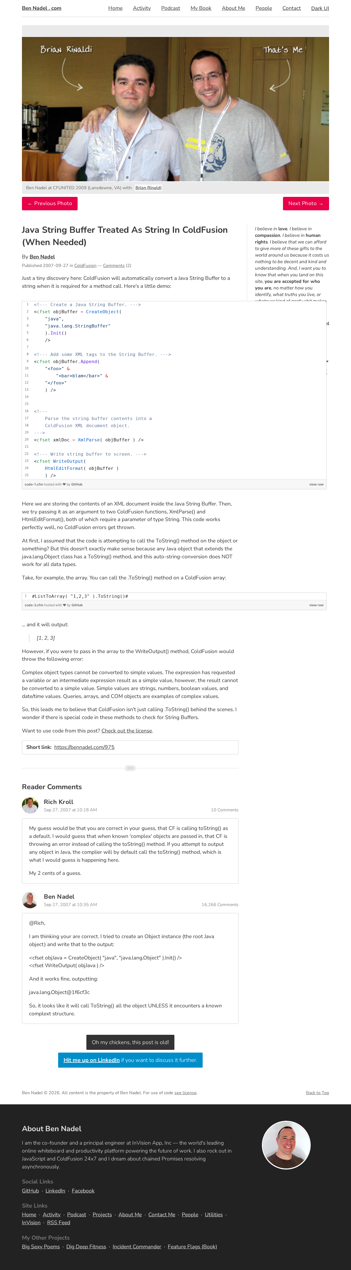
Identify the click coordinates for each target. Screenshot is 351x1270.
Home (115, 8)
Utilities (214, 1214)
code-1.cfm (34, 484)
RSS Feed (58, 1222)
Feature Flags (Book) (192, 1246)
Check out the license (126, 730)
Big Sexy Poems (41, 1246)
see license (185, 1093)
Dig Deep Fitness (86, 1246)
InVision (31, 1222)
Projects (102, 1214)
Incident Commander (137, 1246)
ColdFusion (85, 266)
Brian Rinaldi (148, 188)
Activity (142, 8)
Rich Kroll (58, 802)
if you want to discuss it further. (130, 1060)
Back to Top (317, 1093)
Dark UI (320, 8)
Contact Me (161, 1214)
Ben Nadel (42, 256)
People (264, 8)
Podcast (170, 8)
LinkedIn (55, 1190)
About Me (233, 8)
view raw (316, 484)
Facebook (83, 1190)
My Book (201, 8)
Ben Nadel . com (41, 8)
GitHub (77, 484)
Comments (114, 266)
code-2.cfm (34, 605)
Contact (291, 8)
